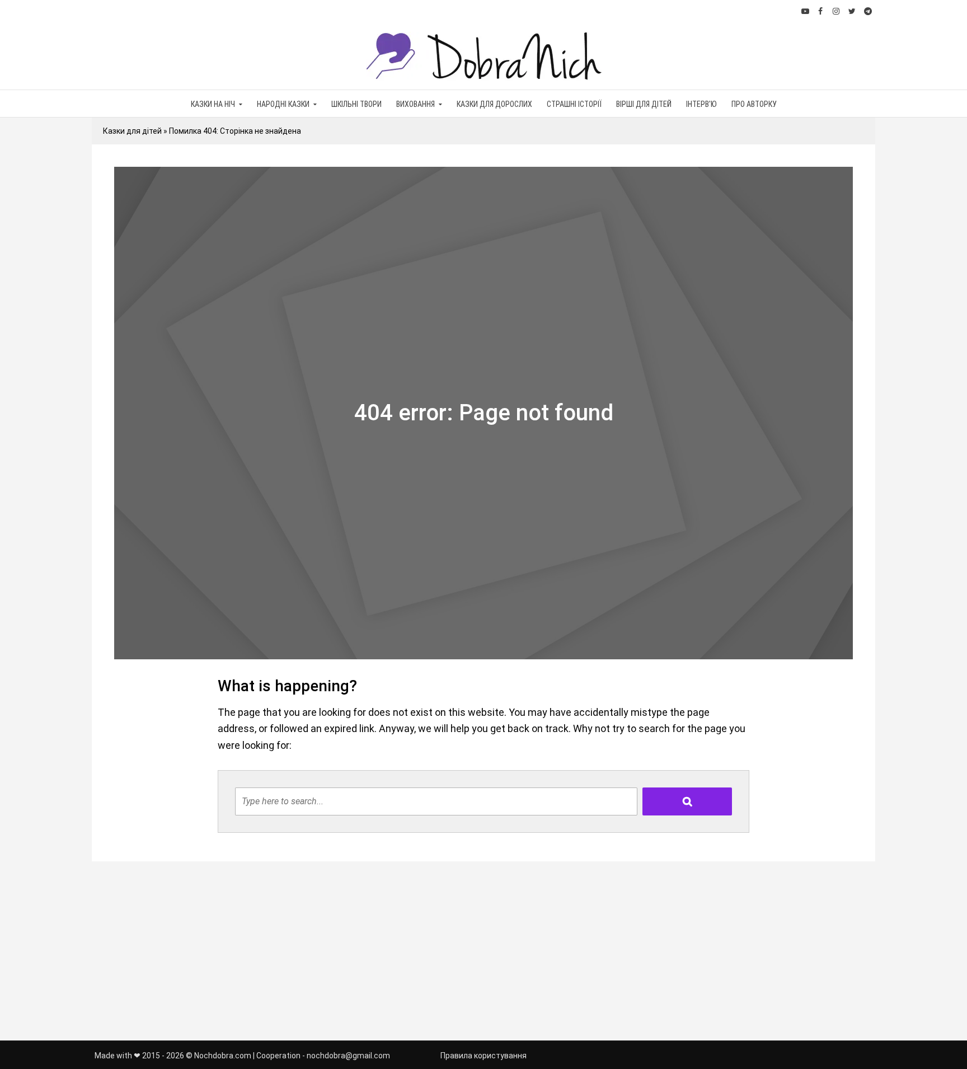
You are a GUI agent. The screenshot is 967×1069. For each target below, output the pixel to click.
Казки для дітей (132, 130)
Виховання (415, 104)
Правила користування (483, 1055)
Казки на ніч (213, 104)
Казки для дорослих (494, 104)
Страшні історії (574, 104)
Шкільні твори (356, 104)
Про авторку (754, 104)
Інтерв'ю (701, 104)
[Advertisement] (483, 951)
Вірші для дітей (644, 104)
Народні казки (283, 104)
